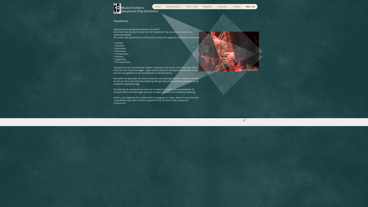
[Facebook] (244, 120)
